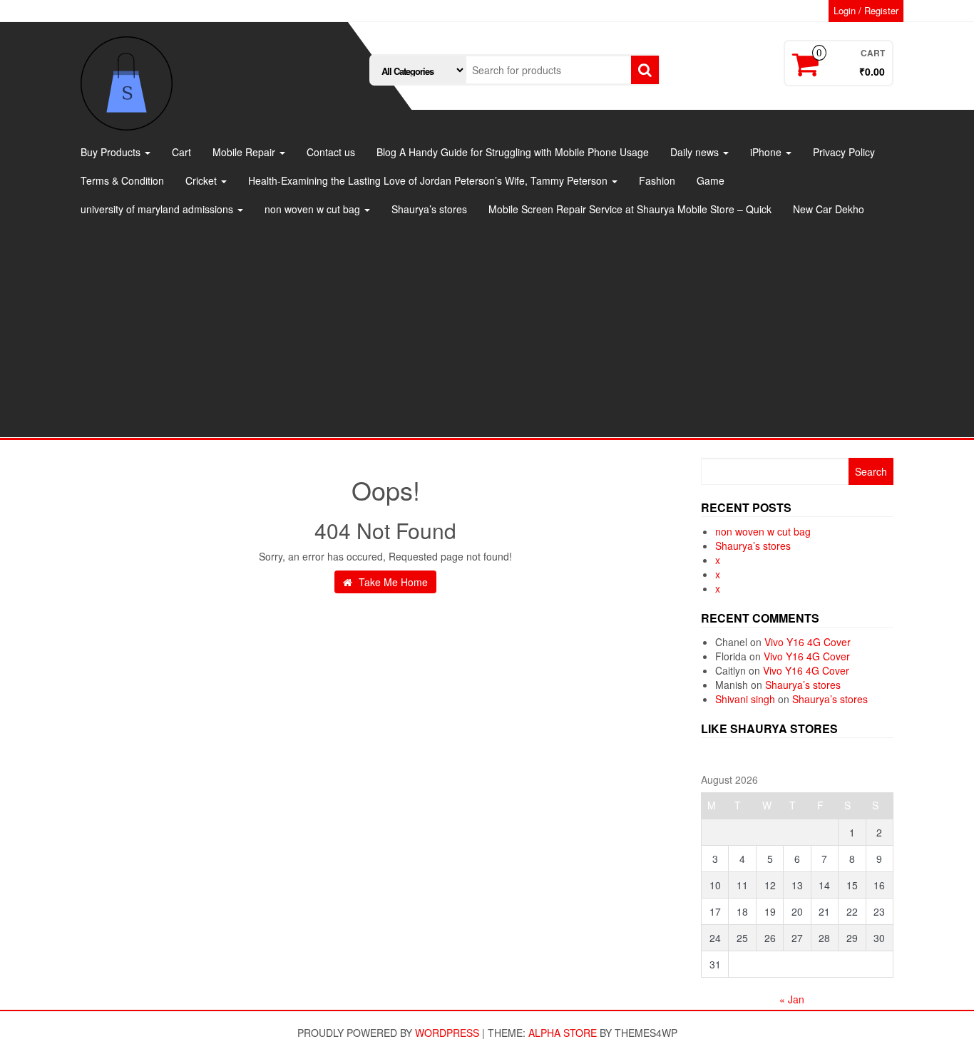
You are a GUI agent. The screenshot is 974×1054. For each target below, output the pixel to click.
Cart (181, 152)
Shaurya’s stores (429, 209)
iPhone (767, 152)
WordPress (447, 1032)
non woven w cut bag (314, 209)
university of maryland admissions (158, 209)
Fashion (657, 180)
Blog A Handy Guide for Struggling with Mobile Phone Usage (512, 152)
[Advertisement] (487, 330)
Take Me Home (392, 582)
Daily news (696, 152)
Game (710, 180)
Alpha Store (562, 1032)
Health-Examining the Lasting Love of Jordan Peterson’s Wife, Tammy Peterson (429, 180)
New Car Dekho (828, 209)
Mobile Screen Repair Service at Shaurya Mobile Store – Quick (629, 209)
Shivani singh (745, 699)
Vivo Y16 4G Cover (807, 642)
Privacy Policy (844, 152)
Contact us (331, 152)
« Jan (791, 999)
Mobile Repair (245, 152)
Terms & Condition (122, 180)
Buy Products (112, 152)
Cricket (202, 180)
